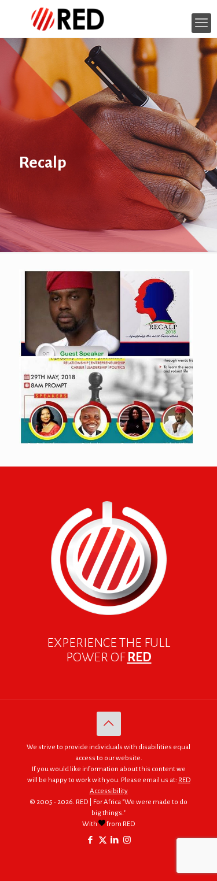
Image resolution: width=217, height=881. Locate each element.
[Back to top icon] (109, 724)
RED (139, 657)
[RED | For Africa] (108, 19)
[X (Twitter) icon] (102, 840)
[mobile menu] (201, 23)
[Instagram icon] (127, 840)
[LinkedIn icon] (115, 840)
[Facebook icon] (90, 840)
